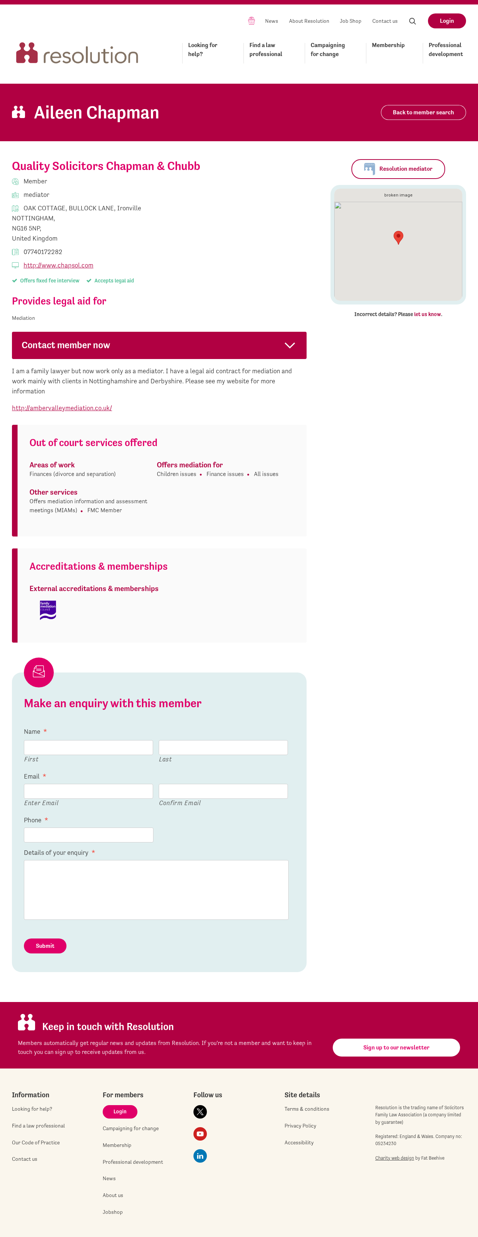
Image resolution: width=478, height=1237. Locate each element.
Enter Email (41, 803)
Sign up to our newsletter (396, 1047)
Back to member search (423, 112)
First (31, 759)
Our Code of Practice (36, 1142)
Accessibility (299, 1142)
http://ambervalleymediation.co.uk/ (62, 408)
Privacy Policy (300, 1126)
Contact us (385, 21)
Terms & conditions (307, 1109)
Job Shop (350, 21)
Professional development (446, 49)
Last (165, 759)
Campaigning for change (328, 49)
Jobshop (113, 1212)
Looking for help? (202, 49)
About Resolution (309, 21)
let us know (427, 314)
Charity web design (394, 1158)
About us (113, 1195)
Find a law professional (265, 49)
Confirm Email (180, 803)
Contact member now (66, 345)
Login (447, 20)
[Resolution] (77, 52)
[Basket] (251, 20)
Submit (45, 945)
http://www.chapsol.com (58, 265)
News (271, 21)
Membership (388, 45)
